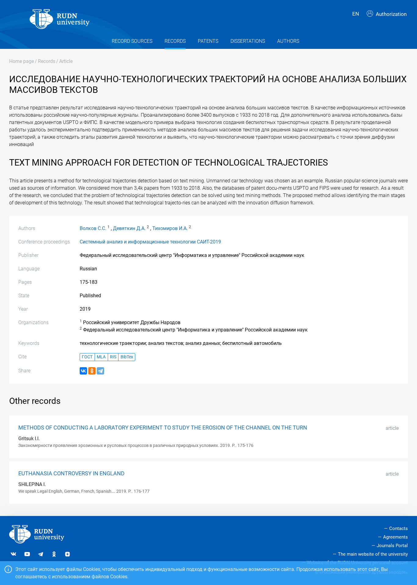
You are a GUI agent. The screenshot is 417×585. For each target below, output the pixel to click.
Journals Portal (392, 545)
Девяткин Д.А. (129, 228)
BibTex (127, 357)
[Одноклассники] (92, 371)
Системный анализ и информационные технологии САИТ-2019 (150, 242)
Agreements (395, 537)
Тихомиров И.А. (170, 228)
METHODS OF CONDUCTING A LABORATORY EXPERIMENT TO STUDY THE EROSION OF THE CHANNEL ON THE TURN (162, 428)
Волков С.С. (93, 228)
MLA (101, 357)
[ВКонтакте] (83, 371)
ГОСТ (87, 357)
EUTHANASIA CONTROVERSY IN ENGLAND (71, 473)
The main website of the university (373, 554)
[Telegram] (100, 371)
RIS (113, 357)
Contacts (398, 528)
